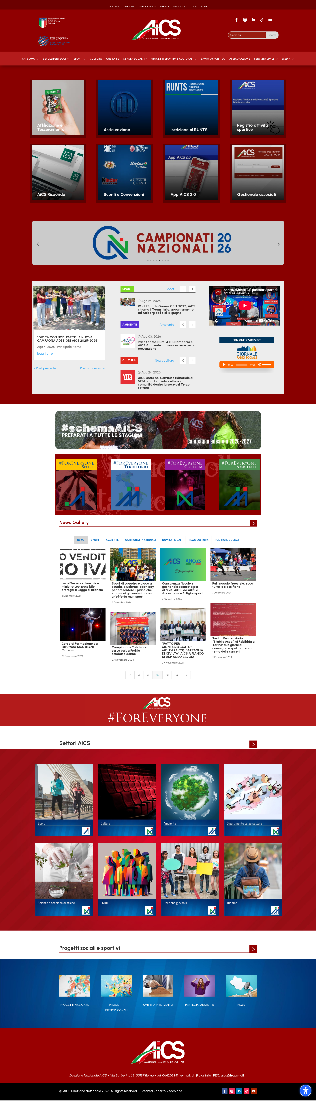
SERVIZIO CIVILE (264, 59)
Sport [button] (95, 540)
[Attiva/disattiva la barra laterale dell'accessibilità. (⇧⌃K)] (305, 1090)
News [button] (80, 540)
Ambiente (166, 325)
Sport (78, 59)
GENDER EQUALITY (135, 59)
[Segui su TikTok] (261, 19)
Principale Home (69, 347)
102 (176, 675)
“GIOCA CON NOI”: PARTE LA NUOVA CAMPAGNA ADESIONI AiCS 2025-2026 (67, 339)
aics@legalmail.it (234, 1075)
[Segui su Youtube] (270, 19)
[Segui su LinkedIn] (253, 19)
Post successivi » (92, 368)
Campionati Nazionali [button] (140, 540)
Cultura (96, 59)
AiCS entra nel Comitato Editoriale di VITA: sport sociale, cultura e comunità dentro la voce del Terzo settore (165, 383)
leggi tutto (45, 354)
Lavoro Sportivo (213, 59)
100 (157, 675)
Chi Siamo (28, 59)
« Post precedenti (46, 368)
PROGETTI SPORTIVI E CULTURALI (172, 59)
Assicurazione (239, 59)
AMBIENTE (112, 59)
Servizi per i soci (54, 59)
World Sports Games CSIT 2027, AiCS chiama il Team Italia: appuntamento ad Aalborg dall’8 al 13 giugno (166, 309)
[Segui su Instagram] (245, 19)
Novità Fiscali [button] (172, 540)
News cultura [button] (198, 540)
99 (148, 675)
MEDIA (286, 59)
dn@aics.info (201, 1075)
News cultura (164, 360)
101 (167, 675)
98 (139, 675)
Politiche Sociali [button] (227, 540)
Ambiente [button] (112, 540)
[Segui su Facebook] (236, 19)
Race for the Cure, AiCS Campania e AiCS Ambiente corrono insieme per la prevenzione (166, 345)
